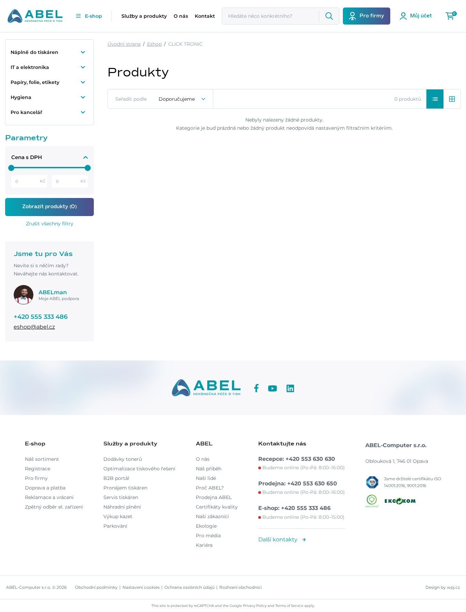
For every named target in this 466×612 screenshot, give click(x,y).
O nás (181, 16)
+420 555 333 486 (41, 317)
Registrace (37, 469)
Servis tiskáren (120, 497)
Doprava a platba (45, 488)
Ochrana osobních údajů (189, 587)
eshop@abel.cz (34, 327)
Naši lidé (206, 478)
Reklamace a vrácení (49, 497)
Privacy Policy (254, 605)
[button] (434, 99)
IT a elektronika (30, 67)
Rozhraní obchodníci (240, 587)
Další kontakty (278, 539)
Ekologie (206, 526)
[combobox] (182, 99)
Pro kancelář (26, 112)
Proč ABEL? (210, 488)
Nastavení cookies (141, 587)
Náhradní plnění (122, 507)
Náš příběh (208, 469)
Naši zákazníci (212, 516)
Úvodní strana (124, 44)
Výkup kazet (117, 516)
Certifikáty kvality (217, 507)
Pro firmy (36, 478)
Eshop (154, 44)
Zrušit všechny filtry (49, 223)
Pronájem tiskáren (125, 488)
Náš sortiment (42, 459)
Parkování (115, 526)
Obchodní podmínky (96, 587)
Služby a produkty (144, 16)
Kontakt (205, 16)
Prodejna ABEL (214, 497)
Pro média (208, 535)
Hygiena (21, 97)
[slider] (11, 168)
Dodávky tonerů (122, 459)
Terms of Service (289, 605)
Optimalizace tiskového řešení (139, 469)
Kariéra (204, 545)
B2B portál (116, 478)
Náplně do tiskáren (34, 52)
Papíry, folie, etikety (35, 82)
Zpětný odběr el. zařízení (54, 507)
